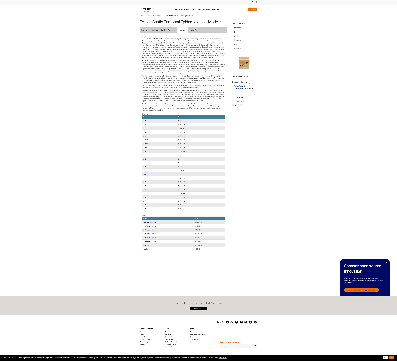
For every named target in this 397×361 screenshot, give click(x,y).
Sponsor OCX (198, 308)
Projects (177, 9)
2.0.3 (144, 151)
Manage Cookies (170, 347)
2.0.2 (144, 155)
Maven (234, 105)
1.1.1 (144, 201)
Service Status (195, 337)
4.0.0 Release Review (149, 226)
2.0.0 (144, 166)
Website (238, 28)
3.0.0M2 (145, 144)
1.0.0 (144, 209)
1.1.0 (144, 205)
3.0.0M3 (145, 140)
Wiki (236, 36)
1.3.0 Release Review (149, 237)
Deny (385, 358)
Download (253, 9)
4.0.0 (144, 136)
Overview (144, 30)
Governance (182, 30)
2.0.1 (144, 163)
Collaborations (196, 9)
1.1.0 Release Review (149, 241)
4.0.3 (144, 121)
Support (193, 342)
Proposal (238, 40)
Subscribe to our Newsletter (230, 342)
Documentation (240, 32)
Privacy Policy (169, 334)
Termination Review (149, 222)
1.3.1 (144, 178)
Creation (145, 249)
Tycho (241, 105)
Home (141, 16)
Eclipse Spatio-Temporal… (245, 88)
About (142, 334)
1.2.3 (144, 186)
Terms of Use (169, 337)
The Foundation (216, 9)
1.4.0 (144, 174)
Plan (236, 44)
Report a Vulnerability (197, 334)
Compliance (169, 339)
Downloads (154, 30)
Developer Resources (168, 30)
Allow (391, 358)
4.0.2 (144, 124)
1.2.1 (144, 193)
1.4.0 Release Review (149, 234)
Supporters (185, 9)
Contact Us (193, 30)
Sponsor (142, 344)
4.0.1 (144, 128)
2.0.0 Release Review (149, 230)
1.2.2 (144, 189)
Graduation (146, 245)
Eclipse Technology (157, 16)
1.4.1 (144, 170)
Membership (144, 342)
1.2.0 (144, 197)
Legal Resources (170, 344)
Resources (206, 9)
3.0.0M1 (145, 147)
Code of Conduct (171, 342)
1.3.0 (144, 182)
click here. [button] (223, 358)
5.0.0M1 (145, 132)
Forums (238, 48)
